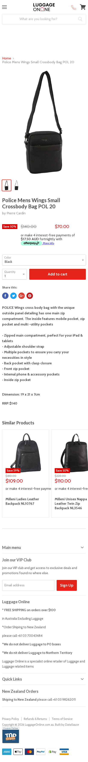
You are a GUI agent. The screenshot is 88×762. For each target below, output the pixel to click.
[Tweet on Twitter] (13, 296)
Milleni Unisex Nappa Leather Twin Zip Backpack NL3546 (71, 503)
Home (6, 58)
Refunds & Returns (35, 719)
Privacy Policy (10, 719)
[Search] (80, 19)
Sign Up (66, 585)
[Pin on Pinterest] (29, 296)
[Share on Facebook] (5, 296)
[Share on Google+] (21, 296)
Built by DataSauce (67, 724)
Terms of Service (62, 719)
